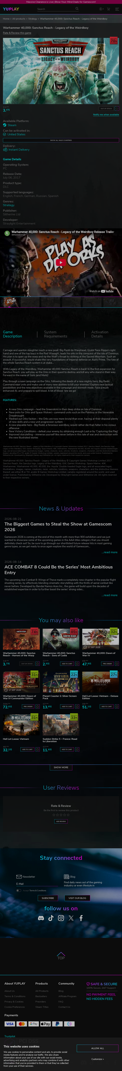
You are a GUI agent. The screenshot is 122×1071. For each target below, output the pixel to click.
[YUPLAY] (11, 9)
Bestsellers (41, 996)
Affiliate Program (67, 996)
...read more (110, 552)
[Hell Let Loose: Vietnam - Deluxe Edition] (100, 682)
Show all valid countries (61, 140)
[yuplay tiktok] (51, 918)
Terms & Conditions (37, 890)
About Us (9, 991)
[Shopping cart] (108, 9)
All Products (42, 991)
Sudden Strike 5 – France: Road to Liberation (60, 740)
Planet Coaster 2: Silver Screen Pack (60, 697)
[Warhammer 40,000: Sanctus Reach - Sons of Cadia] (61, 639)
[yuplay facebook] (81, 918)
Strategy (32, 18)
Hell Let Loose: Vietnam (16, 739)
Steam (12, 125)
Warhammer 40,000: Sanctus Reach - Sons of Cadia (59, 654)
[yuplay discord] (41, 918)
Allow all (97, 1048)
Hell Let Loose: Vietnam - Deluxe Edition (100, 697)
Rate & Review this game (17, 32)
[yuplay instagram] (61, 918)
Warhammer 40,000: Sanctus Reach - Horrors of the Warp (19, 654)
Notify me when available (106, 114)
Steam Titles (42, 1007)
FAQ (60, 1001)
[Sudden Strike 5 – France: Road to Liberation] (61, 724)
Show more (61, 767)
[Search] (77, 9)
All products (18, 18)
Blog (60, 991)
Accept (34, 890)
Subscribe (48, 898)
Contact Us (64, 1007)
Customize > (98, 1059)
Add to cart (67, 664)
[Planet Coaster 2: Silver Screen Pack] (61, 682)
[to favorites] (117, 108)
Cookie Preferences (14, 1007)
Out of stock (106, 109)
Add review (61, 821)
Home (6, 18)
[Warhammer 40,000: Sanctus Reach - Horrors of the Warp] (21, 639)
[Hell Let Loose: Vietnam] (21, 724)
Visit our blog (77, 898)
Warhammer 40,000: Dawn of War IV (98, 654)
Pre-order (107, 664)
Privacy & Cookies (14, 1001)
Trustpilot (9, 1036)
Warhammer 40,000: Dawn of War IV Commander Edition (19, 697)
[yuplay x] (71, 918)
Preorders (40, 1001)
